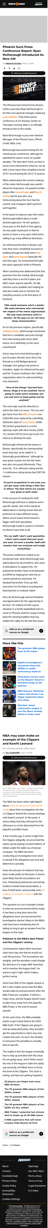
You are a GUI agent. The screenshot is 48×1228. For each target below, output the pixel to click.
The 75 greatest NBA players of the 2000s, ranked (24, 1091)
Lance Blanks (10, 117)
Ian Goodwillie (13, 753)
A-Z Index (33, 1190)
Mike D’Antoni (30, 414)
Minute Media (17, 1206)
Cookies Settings (11, 1199)
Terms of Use (35, 1180)
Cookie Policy (9, 1185)
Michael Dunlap (13, 63)
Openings (33, 1166)
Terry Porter (28, 422)
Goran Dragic (22, 192)
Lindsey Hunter (11, 331)
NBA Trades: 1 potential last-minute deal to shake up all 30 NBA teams (24, 1114)
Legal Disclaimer (37, 1185)
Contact (6, 1171)
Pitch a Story (35, 1176)
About (5, 1166)
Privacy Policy (9, 1180)
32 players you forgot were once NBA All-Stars (22, 1083)
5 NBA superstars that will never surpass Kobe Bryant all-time (23, 1121)
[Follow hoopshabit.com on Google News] (41, 631)
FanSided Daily (10, 1176)
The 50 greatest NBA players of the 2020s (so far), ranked (24, 1106)
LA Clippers (15, 1145)
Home (5, 1145)
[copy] (19, 68)
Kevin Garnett (20, 256)
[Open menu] (4, 4)
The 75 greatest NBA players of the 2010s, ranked (24, 1098)
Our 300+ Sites (36, 1171)
